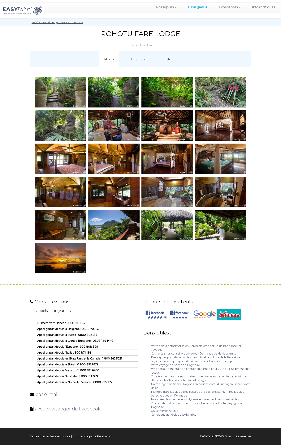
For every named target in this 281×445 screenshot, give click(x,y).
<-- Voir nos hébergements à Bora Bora (57, 22)
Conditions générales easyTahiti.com (175, 414)
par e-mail (46, 394)
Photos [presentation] (109, 59)
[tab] (109, 59)
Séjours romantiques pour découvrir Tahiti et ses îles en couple (192, 361)
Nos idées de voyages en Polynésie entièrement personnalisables (195, 399)
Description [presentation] (138, 59)
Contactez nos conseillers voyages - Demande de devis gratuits (193, 353)
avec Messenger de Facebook (68, 409)
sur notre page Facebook (93, 436)
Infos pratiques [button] (264, 7)
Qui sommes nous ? (164, 411)
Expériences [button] (228, 7)
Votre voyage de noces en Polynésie (175, 365)
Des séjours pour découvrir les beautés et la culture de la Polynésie (195, 357)
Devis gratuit (197, 7)
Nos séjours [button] (165, 7)
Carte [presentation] (167, 59)
